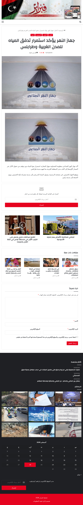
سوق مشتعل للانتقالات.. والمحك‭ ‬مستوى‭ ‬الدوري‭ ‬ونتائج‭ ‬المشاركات (71, 272)
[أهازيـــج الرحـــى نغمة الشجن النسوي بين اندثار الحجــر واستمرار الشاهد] (13, 262)
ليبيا (33, 35)
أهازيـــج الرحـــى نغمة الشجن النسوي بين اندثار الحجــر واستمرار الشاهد (13, 271)
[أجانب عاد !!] (15, 399)
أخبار (56, 30)
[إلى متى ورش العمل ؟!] (42, 414)
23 (64, 465)
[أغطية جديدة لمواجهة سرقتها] (15, 414)
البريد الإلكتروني (73, 329)
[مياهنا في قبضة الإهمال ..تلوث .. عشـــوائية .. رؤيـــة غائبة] (32, 262)
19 (30, 460)
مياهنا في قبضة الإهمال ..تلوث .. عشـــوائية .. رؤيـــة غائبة (33, 272)
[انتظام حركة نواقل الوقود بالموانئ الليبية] (42, 429)
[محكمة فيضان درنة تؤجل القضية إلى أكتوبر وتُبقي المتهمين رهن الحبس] (15, 429)
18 (41, 460)
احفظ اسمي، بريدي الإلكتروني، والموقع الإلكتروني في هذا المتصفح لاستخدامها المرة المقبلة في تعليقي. (46, 337)
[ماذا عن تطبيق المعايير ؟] (68, 414)
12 (30, 456)
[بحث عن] (80, 21)
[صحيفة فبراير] (41, 10)
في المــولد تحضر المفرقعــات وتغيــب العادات (52, 271)
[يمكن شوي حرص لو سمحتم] (68, 429)
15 (75, 460)
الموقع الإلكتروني (35, 329)
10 (53, 456)
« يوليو (79, 474)
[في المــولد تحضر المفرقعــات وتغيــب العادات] (51, 262)
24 (53, 465)
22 (76, 465)
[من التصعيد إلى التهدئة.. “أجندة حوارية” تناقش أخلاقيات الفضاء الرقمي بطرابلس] (68, 399)
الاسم (76, 321)
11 (41, 456)
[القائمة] (3, 21)
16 (64, 460)
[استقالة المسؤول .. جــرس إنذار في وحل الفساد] (42, 399)
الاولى (45, 35)
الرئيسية (61, 30)
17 (53, 460)
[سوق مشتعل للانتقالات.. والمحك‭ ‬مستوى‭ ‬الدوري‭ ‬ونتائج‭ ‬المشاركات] (70, 262)
